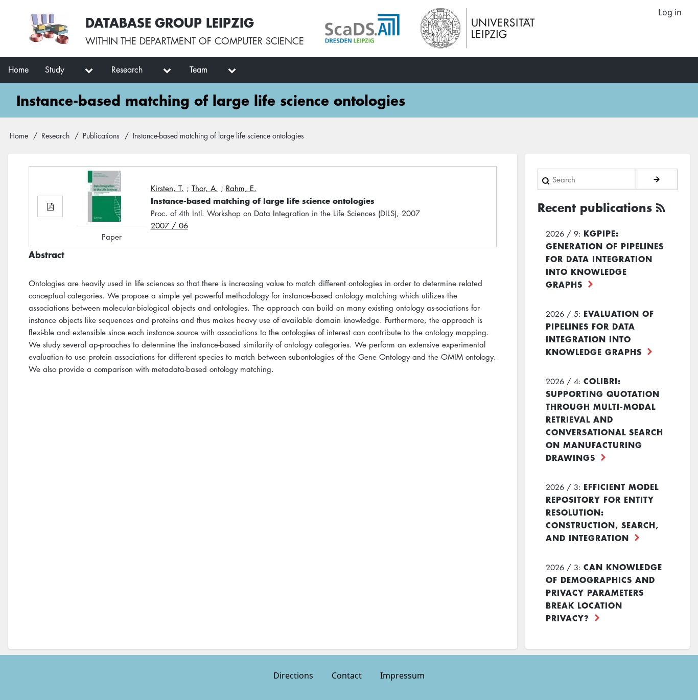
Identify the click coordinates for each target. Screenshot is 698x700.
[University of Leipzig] (478, 28)
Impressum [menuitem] (402, 675)
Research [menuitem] (127, 69)
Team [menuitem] (198, 69)
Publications (101, 135)
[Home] (49, 28)
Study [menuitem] (54, 69)
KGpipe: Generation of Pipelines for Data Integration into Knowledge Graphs (605, 258)
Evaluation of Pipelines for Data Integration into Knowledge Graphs (600, 332)
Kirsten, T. (167, 188)
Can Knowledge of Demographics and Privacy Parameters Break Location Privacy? (604, 592)
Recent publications (595, 207)
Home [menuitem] (18, 69)
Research (55, 135)
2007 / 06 (169, 225)
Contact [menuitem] (347, 675)
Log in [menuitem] (670, 12)
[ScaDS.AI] (362, 28)
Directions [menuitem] (293, 675)
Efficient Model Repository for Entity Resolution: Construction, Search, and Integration (602, 512)
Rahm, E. (241, 188)
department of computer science (221, 41)
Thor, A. (205, 188)
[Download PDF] (50, 206)
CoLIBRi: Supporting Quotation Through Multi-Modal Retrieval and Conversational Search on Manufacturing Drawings (604, 419)
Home (19, 135)
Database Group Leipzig (169, 22)
